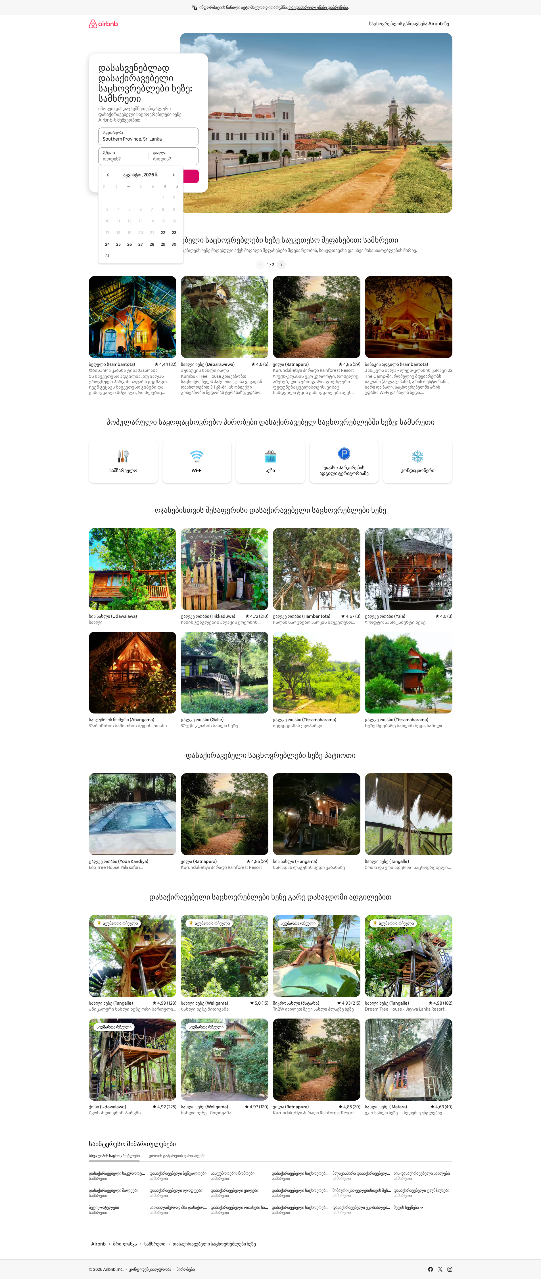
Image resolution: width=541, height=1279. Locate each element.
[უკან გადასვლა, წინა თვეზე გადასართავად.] (108, 175)
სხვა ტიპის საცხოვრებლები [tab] (114, 1155)
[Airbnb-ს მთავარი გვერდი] (103, 24)
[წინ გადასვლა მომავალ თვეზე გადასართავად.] (173, 175)
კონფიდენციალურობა (150, 1269)
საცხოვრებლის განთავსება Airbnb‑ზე (409, 24)
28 (152, 244)
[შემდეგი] (281, 264)
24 (107, 244)
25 (118, 244)
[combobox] (148, 138)
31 (107, 255)
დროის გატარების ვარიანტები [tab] (177, 1155)
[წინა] (260, 264)
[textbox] (123, 158)
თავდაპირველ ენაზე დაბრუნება (318, 7)
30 (174, 244)
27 (140, 244)
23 (174, 232)
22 (163, 232)
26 (129, 244)
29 (163, 244)
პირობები (186, 1269)
